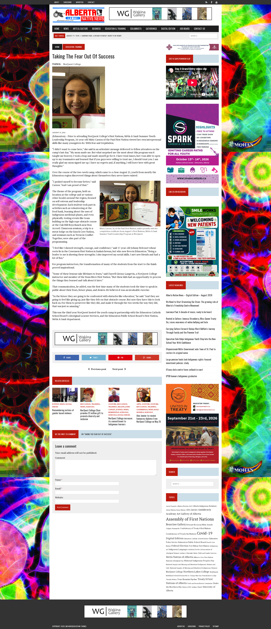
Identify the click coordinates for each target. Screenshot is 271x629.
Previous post (98, 369)
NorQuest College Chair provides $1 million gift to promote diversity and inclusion (91, 415)
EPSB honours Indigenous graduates (181, 376)
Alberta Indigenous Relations (205, 506)
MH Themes (82, 626)
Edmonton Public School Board (192, 542)
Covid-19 (204, 533)
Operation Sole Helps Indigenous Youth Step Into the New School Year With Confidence (191, 340)
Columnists (135, 28)
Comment (60, 457)
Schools (90, 407)
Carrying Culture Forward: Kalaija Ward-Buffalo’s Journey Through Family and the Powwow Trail (190, 330)
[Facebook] (211, 2)
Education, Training (90, 404)
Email (58, 488)
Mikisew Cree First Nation (203, 557)
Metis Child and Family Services (205, 553)
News (66, 28)
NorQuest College (72, 64)
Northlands (214, 572)
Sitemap (216, 626)
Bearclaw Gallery (176, 524)
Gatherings (151, 28)
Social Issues (123, 415)
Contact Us (199, 28)
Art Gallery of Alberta (189, 513)
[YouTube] (216, 2)
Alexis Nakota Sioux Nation (176, 510)
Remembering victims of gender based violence (63, 411)
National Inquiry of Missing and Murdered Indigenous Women (193, 568)
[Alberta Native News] (78, 15)
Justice (55, 404)
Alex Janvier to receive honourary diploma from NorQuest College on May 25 (148, 418)
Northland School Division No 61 (177, 576)
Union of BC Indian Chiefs (192, 587)
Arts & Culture (80, 28)
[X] (206, 2)
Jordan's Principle (186, 553)
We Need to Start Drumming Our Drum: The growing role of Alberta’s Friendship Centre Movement (192, 303)
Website (59, 497)
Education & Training (115, 28)
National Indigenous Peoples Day (199, 560)
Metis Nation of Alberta (179, 557)
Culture (112, 404)
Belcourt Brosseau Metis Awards (199, 525)
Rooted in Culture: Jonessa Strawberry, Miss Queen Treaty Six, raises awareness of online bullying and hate (191, 320)
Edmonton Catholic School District (196, 539)
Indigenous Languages (178, 549)
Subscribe (68, 2)
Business (96, 28)
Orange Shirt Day (196, 576)
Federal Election (179, 545)
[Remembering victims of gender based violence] (65, 400)
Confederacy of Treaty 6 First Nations (195, 528)
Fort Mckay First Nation (199, 546)
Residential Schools (118, 412)
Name (58, 479)
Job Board (185, 28)
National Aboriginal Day (175, 561)
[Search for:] (192, 483)
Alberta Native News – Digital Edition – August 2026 (189, 295)
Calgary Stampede (173, 528)
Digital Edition (168, 28)
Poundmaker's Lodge (209, 576)
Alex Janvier (192, 509)
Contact (91, 2)
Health (121, 407)
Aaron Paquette (171, 506)
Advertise (79, 2)
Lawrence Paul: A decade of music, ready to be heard (189, 312)
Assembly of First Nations (190, 519)
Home (56, 28)
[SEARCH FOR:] (203, 35)
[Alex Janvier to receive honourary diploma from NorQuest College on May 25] (143, 400)
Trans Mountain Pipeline (187, 579)
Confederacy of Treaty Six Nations (181, 533)
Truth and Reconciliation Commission (199, 583)
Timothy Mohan (171, 579)
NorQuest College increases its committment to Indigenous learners (120, 421)
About (56, 2)
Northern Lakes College (196, 571)
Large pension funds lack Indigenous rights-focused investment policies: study (188, 361)
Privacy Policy (204, 626)
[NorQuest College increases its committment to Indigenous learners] (113, 400)
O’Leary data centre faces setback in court (184, 369)
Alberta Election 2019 (184, 506)
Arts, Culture (143, 404)
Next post (117, 369)
